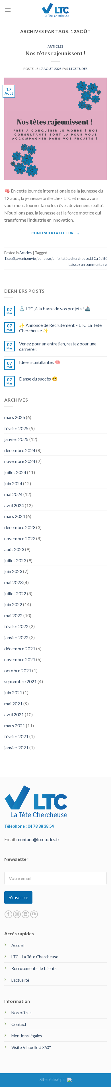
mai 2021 (13, 703)
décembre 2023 (19, 527)
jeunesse (44, 258)
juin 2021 (13, 692)
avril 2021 (14, 714)
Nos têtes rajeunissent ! (55, 53)
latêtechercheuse (75, 258)
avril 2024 (14, 505)
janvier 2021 (16, 747)
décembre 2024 (19, 450)
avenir (21, 258)
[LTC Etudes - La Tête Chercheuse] (55, 10)
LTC (93, 258)
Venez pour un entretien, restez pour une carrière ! (57, 346)
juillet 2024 (15, 472)
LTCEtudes (78, 68)
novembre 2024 (19, 461)
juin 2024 (13, 483)
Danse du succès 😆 (38, 378)
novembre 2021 (19, 659)
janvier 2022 (16, 637)
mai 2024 (13, 494)
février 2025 (16, 428)
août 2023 (14, 549)
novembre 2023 (19, 538)
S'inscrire (18, 897)
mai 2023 (13, 582)
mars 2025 (14, 417)
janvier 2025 (16, 439)
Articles (55, 46)
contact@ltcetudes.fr (38, 839)
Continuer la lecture (55, 233)
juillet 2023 (15, 560)
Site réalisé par (53, 1079)
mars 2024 (14, 516)
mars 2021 (14, 725)
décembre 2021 (19, 648)
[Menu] (7, 10)
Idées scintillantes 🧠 (39, 362)
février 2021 (16, 736)
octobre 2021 (17, 670)
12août (9, 258)
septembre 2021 (20, 681)
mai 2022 (13, 615)
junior (56, 258)
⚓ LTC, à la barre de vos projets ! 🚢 (55, 308)
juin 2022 (13, 604)
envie (31, 258)
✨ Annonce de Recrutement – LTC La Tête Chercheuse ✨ (60, 327)
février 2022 (16, 626)
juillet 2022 (15, 593)
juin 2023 (13, 571)
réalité (102, 258)
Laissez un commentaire (88, 264)
